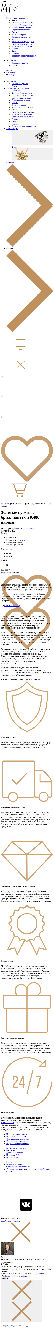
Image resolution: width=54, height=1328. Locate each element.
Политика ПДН (13, 1155)
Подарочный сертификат (17, 1143)
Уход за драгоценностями (17, 1139)
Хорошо (5, 1279)
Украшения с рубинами (22, 44)
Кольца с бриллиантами (22, 23)
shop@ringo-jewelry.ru (10, 1221)
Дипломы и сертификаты (17, 1141)
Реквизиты (11, 1162)
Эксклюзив (11, 60)
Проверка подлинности (16, 1134)
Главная (4, 503)
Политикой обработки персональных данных (23, 1275)
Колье (14, 39)
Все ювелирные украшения (24, 56)
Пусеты (15, 32)
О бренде (10, 75)
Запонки (15, 53)
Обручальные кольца (21, 30)
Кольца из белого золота (22, 37)
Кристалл (16, 147)
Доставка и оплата (14, 1153)
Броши (15, 51)
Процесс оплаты (13, 1157)
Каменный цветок (20, 63)
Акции (9, 70)
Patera (14, 65)
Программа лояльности (16, 1136)
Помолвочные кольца (21, 27)
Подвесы (16, 49)
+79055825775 (7, 1122)
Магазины (10, 72)
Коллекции (12, 128)
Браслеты (16, 20)
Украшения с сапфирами (23, 46)
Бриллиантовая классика (23, 528)
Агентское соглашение (16, 1148)
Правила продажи (14, 1164)
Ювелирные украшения (17, 18)
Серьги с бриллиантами (22, 25)
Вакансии (10, 1150)
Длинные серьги (19, 34)
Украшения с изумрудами (23, 41)
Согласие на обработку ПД (18, 1167)
